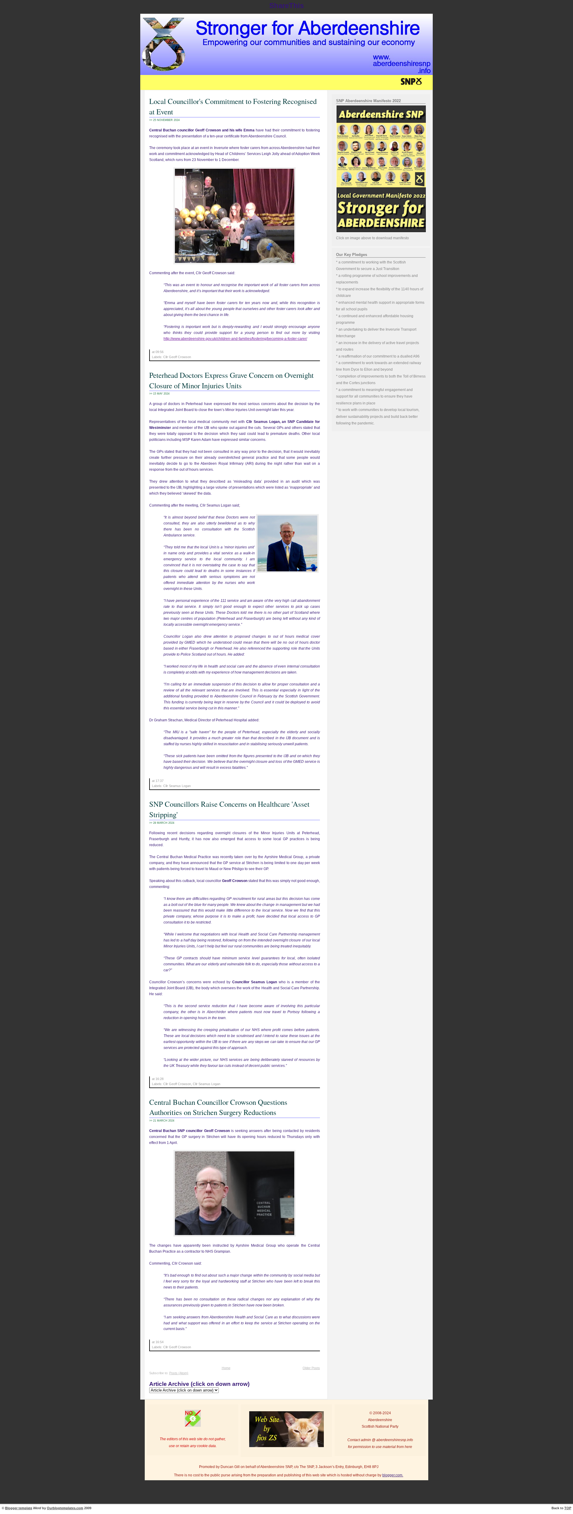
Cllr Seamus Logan (177, 786)
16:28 (159, 1079)
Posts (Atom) (178, 1373)
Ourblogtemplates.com (65, 1508)
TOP (567, 1508)
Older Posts (311, 1368)
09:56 (159, 352)
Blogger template (18, 1508)
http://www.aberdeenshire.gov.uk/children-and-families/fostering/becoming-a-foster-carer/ (235, 339)
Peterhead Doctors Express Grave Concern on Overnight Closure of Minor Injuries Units (231, 380)
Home (226, 1368)
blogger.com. (392, 1475)
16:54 (159, 1342)
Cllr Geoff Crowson (177, 357)
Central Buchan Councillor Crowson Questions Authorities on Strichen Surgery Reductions (218, 1107)
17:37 (159, 781)
